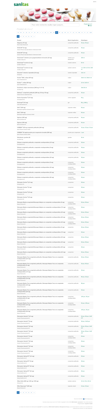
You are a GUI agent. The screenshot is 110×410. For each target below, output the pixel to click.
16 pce (83, 127)
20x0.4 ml (83, 77)
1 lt (82, 67)
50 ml (82, 62)
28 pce (83, 142)
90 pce (87, 42)
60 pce (83, 107)
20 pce (87, 127)
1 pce (82, 132)
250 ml (83, 57)
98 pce (87, 202)
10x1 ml (83, 72)
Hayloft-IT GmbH (88, 403)
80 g (82, 102)
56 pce (83, 117)
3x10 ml (87, 82)
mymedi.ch (80, 402)
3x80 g (85, 102)
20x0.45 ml (84, 87)
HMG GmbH (74, 402)
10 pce (83, 386)
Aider (90, 25)
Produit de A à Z (88, 24)
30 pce (83, 42)
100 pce (83, 296)
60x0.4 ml (89, 77)
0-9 (91, 32)
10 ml (82, 82)
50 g (82, 97)
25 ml (86, 381)
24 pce (91, 127)
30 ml (82, 137)
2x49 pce (87, 321)
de (93, 1)
